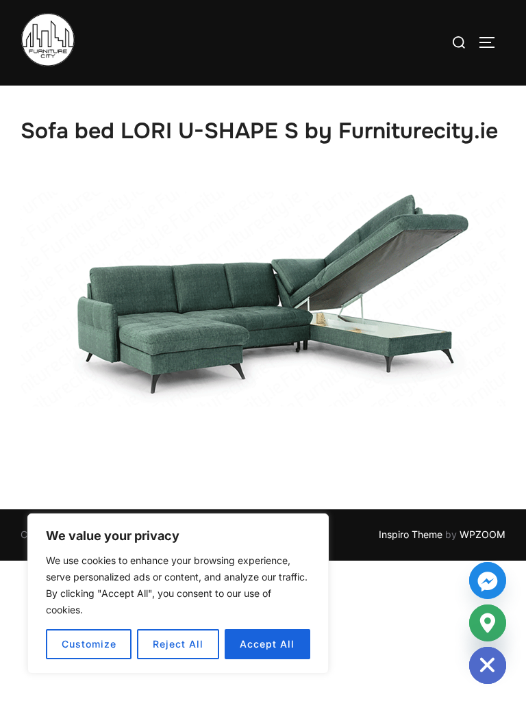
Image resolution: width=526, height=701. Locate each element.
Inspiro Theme (410, 534)
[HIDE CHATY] (487, 665)
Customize (89, 644)
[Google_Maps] (487, 622)
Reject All (178, 644)
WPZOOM (482, 534)
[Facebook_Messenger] (487, 580)
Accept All (267, 644)
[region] (178, 593)
